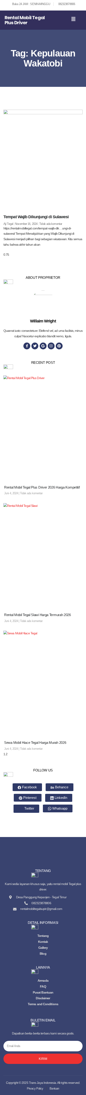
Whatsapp (59, 808)
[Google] (43, 346)
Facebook (29, 787)
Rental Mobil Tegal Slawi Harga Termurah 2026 (37, 615)
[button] (73, 19)
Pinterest (29, 798)
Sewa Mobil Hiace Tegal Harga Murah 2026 (35, 742)
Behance (61, 787)
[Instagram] (51, 346)
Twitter (28, 808)
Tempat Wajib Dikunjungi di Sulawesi (36, 217)
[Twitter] (34, 346)
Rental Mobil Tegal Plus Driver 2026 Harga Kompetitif (42, 487)
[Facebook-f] (26, 346)
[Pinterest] (59, 346)
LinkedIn (60, 798)
